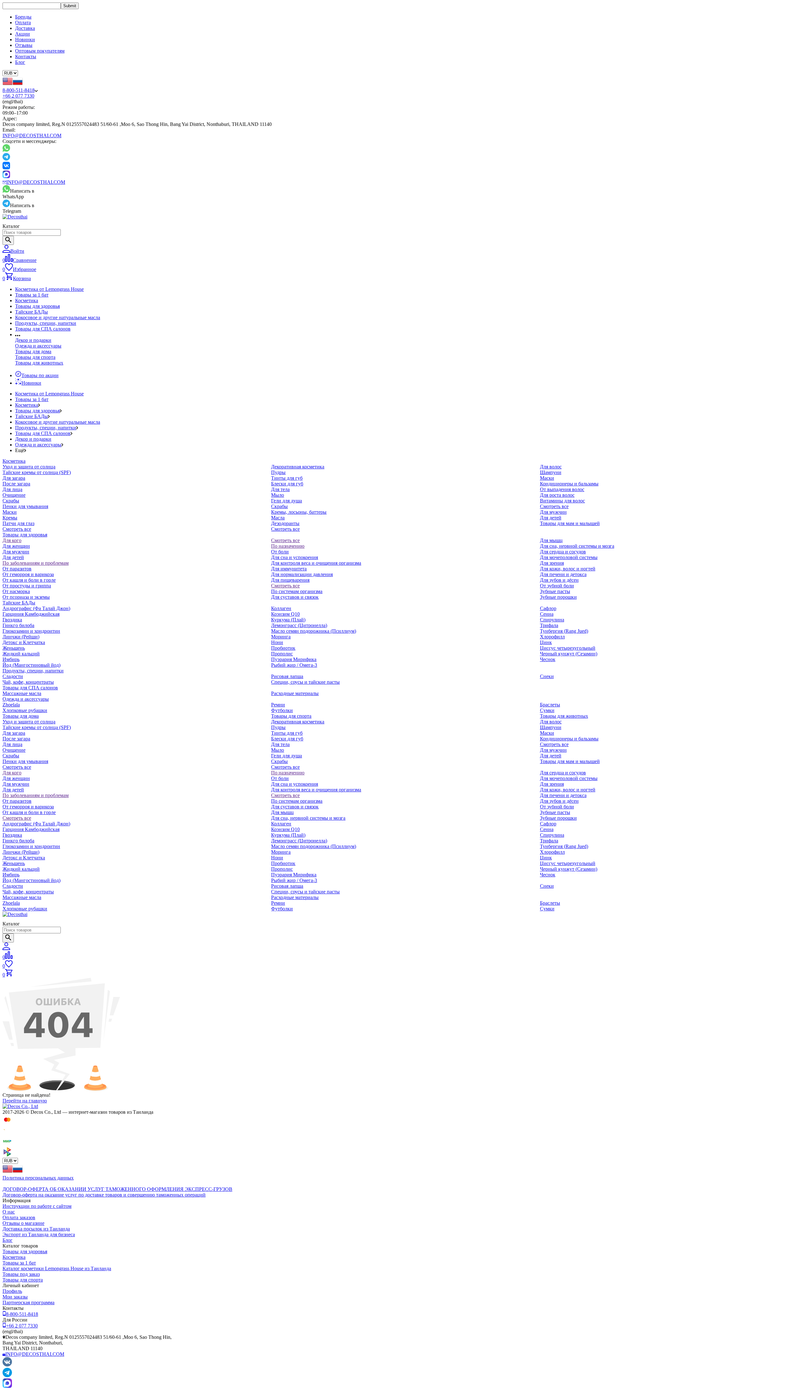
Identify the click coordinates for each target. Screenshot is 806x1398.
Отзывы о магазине (23, 1223)
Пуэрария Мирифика (293, 659)
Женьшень (14, 648)
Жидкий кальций (21, 653)
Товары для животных (39, 362)
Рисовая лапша (287, 676)
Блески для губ (287, 483)
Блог (20, 62)
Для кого (12, 540)
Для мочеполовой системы (569, 557)
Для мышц (551, 540)
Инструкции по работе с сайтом (37, 1206)
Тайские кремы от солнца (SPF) (37, 472)
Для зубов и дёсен (559, 580)
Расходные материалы (295, 693)
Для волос (551, 466)
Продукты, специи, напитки (45, 323)
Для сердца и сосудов (563, 551)
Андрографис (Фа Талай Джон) (36, 608)
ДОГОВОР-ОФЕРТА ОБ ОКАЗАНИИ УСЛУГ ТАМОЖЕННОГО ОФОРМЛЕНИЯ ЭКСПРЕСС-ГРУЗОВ (117, 1189)
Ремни (278, 704)
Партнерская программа (28, 1302)
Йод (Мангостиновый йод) (31, 665)
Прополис (282, 653)
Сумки (547, 710)
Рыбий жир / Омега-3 (294, 665)
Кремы (10, 517)
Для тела (280, 489)
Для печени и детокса (563, 574)
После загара (16, 483)
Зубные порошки (558, 597)
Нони (277, 642)
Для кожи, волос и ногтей (567, 568)
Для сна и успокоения (294, 557)
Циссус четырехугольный (567, 648)
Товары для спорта (35, 357)
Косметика (26, 300)
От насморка (16, 591)
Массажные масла (22, 693)
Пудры (278, 472)
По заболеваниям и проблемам (36, 563)
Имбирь (11, 659)
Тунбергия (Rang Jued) (564, 631)
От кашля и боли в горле (29, 580)
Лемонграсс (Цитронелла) (299, 625)
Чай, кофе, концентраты (28, 682)
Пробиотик (283, 648)
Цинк (546, 642)
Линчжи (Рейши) (21, 636)
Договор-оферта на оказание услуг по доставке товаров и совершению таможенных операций (104, 1194)
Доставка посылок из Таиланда (36, 1228)
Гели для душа (286, 500)
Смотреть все (17, 529)
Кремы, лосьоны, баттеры (298, 512)
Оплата (23, 22)
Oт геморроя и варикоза (28, 574)
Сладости (13, 676)
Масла (278, 517)
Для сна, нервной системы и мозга (577, 546)
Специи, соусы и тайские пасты (305, 682)
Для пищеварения (290, 580)
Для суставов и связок (295, 597)
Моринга (281, 636)
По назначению (287, 546)
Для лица (12, 489)
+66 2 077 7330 (18, 96)
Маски (10, 512)
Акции (22, 34)
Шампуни (550, 472)
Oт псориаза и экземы (26, 597)
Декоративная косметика (297, 466)
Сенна (546, 614)
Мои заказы (15, 1296)
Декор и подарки (33, 340)
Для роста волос (557, 495)
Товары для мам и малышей (570, 523)
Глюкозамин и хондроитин (31, 631)
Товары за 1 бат (31, 294)
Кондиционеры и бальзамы (569, 483)
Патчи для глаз (18, 523)
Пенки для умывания (25, 506)
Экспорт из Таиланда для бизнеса (39, 1234)
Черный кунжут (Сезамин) (568, 653)
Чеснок (547, 659)
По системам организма (296, 591)
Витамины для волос (562, 500)
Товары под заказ (21, 1274)
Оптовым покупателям (40, 51)
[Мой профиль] (6, 948)
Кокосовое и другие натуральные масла (57, 317)
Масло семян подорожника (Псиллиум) (313, 631)
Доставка (25, 28)
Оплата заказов (19, 1217)
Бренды (23, 17)
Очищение (14, 495)
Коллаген (281, 608)
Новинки (25, 39)
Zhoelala (11, 704)
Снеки (547, 676)
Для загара (14, 478)
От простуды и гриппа (27, 585)
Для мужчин (553, 512)
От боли (280, 551)
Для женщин (16, 546)
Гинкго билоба (18, 625)
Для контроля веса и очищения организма (316, 563)
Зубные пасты (555, 591)
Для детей (550, 517)
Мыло (277, 495)
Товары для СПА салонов (43, 328)
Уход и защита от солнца (29, 466)
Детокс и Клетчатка (24, 642)
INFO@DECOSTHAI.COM (32, 135)
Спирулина (552, 619)
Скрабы (11, 500)
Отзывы (23, 45)
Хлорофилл (552, 636)
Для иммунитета (289, 568)
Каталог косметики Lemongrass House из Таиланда (57, 1268)
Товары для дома (33, 351)
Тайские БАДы (31, 311)
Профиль (12, 1291)
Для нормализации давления (302, 574)
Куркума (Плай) (288, 619)
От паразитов (17, 568)
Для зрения (552, 563)
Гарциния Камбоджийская (31, 614)
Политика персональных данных (38, 1177)
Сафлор (548, 608)
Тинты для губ (287, 478)
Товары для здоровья (37, 306)
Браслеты (550, 704)
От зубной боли (557, 585)
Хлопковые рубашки (25, 710)
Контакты (25, 56)
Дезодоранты (285, 523)
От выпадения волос (562, 489)
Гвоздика (12, 619)
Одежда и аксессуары (38, 345)
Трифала (549, 625)
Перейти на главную (25, 1100)
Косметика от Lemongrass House (49, 289)
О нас (9, 1211)
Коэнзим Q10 (285, 614)
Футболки (282, 710)
